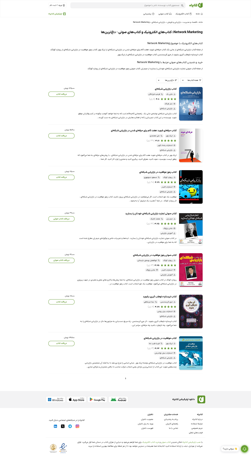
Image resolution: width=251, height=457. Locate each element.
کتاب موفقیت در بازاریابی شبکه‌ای (160, 338)
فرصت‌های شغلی (196, 432)
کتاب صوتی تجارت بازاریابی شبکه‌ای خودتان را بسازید (150, 213)
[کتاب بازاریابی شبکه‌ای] (191, 104)
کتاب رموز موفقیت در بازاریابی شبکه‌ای (157, 172)
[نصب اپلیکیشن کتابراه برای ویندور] (55, 399)
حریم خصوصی (197, 428)
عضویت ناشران (147, 419)
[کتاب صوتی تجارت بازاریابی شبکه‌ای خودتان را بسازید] (191, 228)
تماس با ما (173, 428)
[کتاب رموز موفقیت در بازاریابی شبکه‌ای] (191, 187)
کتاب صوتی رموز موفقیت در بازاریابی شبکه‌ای (154, 255)
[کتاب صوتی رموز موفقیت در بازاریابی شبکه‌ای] (191, 270)
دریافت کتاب (61, 94)
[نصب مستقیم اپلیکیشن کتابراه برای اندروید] (118, 399)
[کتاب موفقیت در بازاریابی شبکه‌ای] (191, 353)
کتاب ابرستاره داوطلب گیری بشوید (159, 296)
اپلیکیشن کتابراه (55, 14)
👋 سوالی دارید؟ (230, 449)
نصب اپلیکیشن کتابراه (191, 442)
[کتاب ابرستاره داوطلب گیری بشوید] (191, 311)
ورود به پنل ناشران (145, 423)
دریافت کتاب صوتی (61, 219)
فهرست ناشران (147, 428)
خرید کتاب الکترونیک (150, 442)
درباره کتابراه (197, 419)
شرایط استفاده (197, 423)
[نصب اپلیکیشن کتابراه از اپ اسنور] (76, 399)
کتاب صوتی (165, 442)
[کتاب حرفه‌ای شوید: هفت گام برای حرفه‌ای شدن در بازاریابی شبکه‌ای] (191, 145)
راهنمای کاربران (172, 423)
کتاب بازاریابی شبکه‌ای (165, 89)
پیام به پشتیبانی (171, 419)
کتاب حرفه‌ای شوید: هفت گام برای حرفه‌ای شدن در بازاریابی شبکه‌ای (143, 130)
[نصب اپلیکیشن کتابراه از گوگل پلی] (97, 399)
